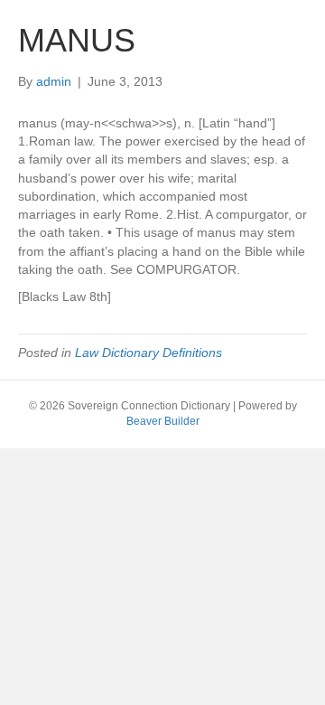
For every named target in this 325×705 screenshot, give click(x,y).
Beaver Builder (163, 421)
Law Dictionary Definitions (148, 352)
